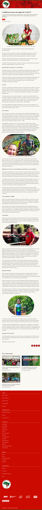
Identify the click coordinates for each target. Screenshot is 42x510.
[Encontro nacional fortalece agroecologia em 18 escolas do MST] (11, 361)
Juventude (4, 438)
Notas (3, 476)
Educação (4, 406)
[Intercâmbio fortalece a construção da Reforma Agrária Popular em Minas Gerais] (11, 378)
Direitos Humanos (5, 433)
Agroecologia (4, 426)
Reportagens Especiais (6, 473)
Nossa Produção (5, 403)
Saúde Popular (5, 447)
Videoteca (4, 461)
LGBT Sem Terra (5, 440)
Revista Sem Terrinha (6, 412)
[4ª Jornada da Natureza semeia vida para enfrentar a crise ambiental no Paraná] (31, 361)
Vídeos (3, 456)
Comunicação (4, 429)
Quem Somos (4, 395)
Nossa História (5, 400)
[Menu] (39, 4)
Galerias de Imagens (6, 458)
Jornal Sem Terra (5, 417)
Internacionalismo (5, 436)
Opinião (3, 468)
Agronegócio (4, 424)
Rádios (3, 454)
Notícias (4, 19)
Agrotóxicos (4, 427)
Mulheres (4, 444)
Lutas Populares (5, 442)
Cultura (3, 431)
